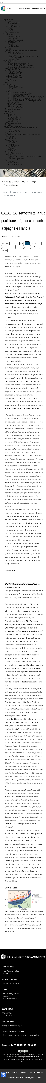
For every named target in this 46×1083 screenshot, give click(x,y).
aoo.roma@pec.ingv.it (13, 994)
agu (21, 243)
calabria (18, 247)
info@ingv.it (6, 996)
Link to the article (11, 888)
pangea (4, 250)
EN (1, 3)
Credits (23, 1073)
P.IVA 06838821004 (36, 1073)
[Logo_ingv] (23, 9)
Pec (39, 1078)
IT (3, 3)
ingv (27, 243)
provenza (27, 247)
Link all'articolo (10, 570)
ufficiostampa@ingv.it (9, 999)
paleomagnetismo (7, 247)
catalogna (36, 247)
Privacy (15, 1073)
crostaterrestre (36, 243)
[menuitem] (8, 20)
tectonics (14, 243)
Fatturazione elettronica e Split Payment (20, 1078)
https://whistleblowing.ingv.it (12, 1026)
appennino (5, 243)
